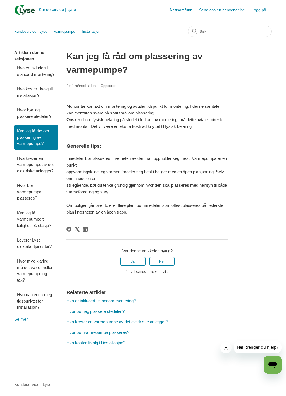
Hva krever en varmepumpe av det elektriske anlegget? (35, 164)
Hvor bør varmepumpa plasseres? (29, 191)
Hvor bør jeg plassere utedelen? (34, 113)
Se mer (21, 319)
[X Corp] (77, 229)
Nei (162, 261)
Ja (133, 261)
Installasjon (91, 31)
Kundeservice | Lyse (30, 31)
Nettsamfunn (181, 10)
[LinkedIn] (85, 229)
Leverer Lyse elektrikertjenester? (34, 243)
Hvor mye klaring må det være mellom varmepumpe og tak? (36, 270)
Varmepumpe (64, 31)
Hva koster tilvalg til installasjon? (35, 92)
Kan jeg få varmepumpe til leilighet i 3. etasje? (34, 219)
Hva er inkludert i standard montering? (35, 71)
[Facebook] (69, 229)
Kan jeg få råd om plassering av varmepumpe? (33, 137)
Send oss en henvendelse (222, 10)
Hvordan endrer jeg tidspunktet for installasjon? (34, 301)
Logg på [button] (259, 10)
